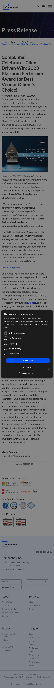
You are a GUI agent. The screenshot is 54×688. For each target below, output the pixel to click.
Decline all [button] (27, 367)
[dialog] (27, 344)
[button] (27, 373)
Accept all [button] (28, 360)
